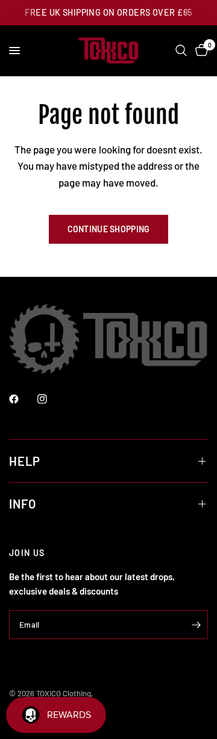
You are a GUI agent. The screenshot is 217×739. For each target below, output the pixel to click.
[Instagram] (50, 399)
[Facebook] (22, 399)
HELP (24, 461)
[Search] (181, 50)
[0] (199, 50)
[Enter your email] (196, 624)
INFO (22, 503)
